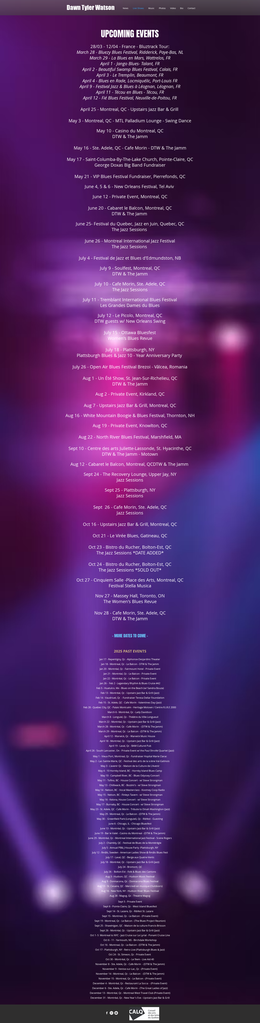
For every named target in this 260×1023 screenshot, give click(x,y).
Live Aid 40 (148, 959)
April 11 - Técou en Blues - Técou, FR (130, 92)
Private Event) (150, 969)
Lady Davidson (143, 712)
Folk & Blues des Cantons (142, 871)
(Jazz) (156, 693)
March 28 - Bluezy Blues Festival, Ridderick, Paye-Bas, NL (130, 52)
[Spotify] (116, 1013)
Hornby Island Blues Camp (147, 770)
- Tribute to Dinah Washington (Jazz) (149, 809)
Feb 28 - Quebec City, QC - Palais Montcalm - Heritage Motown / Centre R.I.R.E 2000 (130, 707)
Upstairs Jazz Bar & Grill (140, 693)
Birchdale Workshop (145, 940)
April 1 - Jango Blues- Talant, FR (130, 63)
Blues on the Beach (132, 688)
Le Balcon (131, 664)
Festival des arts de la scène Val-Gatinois (147, 761)
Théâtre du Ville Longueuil (143, 717)
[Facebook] (107, 1013)
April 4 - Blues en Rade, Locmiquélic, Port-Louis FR (129, 81)
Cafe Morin (133, 726)
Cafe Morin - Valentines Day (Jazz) (143, 702)
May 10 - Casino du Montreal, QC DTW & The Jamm (129, 133)
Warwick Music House (142, 736)
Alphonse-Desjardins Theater (144, 659)
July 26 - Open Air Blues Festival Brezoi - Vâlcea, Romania (130, 367)
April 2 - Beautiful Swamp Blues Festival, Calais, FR (130, 69)
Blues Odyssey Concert (146, 775)
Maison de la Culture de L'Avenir (141, 766)
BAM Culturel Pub (141, 745)
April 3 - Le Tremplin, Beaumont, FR (129, 75)
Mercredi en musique (137, 886)
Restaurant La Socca (137, 983)
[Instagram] (111, 1013)
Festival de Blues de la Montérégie (142, 843)
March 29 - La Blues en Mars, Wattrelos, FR (130, 58)
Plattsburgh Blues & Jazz (150, 949)
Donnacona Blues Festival (143, 881)
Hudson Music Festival (142, 876)
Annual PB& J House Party (124, 847)
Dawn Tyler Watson (91, 7)
